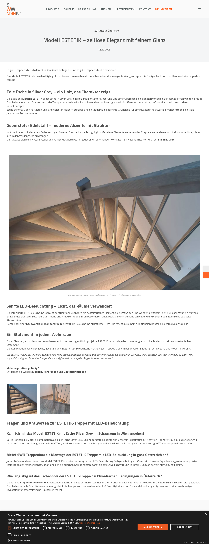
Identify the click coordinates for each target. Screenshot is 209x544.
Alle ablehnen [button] (184, 527)
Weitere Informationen (89, 523)
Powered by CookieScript (195, 542)
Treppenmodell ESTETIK (34, 482)
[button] (70, 540)
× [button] (205, 514)
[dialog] (104, 527)
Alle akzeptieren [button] (153, 527)
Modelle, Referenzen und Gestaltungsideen (59, 371)
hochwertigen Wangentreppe (44, 324)
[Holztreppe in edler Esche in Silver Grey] (55, 399)
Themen (106, 9)
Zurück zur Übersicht (106, 30)
